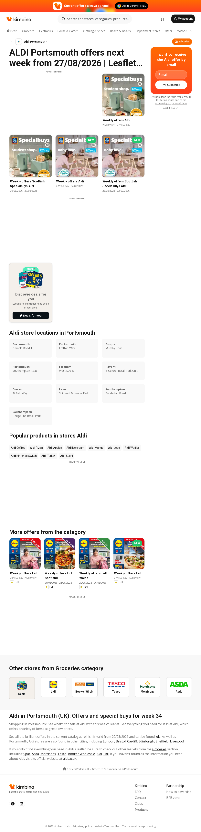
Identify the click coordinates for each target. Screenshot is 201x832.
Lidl (106, 754)
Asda (35, 754)
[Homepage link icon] (64, 769)
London (108, 741)
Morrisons (48, 754)
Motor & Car (185, 31)
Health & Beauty (120, 31)
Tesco (62, 754)
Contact (140, 797)
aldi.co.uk (69, 758)
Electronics (46, 31)
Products (141, 809)
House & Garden (68, 31)
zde (158, 736)
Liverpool (177, 741)
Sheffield (162, 741)
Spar (26, 754)
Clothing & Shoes (94, 31)
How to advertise (178, 792)
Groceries (28, 31)
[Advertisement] (54, 100)
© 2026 (57, 826)
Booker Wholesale (81, 754)
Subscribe (184, 41)
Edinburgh (146, 741)
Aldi (99, 754)
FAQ (138, 792)
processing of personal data (171, 103)
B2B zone (173, 797)
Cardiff (132, 741)
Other (168, 31)
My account (185, 18)
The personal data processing (139, 826)
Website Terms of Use (107, 826)
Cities (139, 803)
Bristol (121, 741)
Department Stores (148, 31)
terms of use (167, 100)
